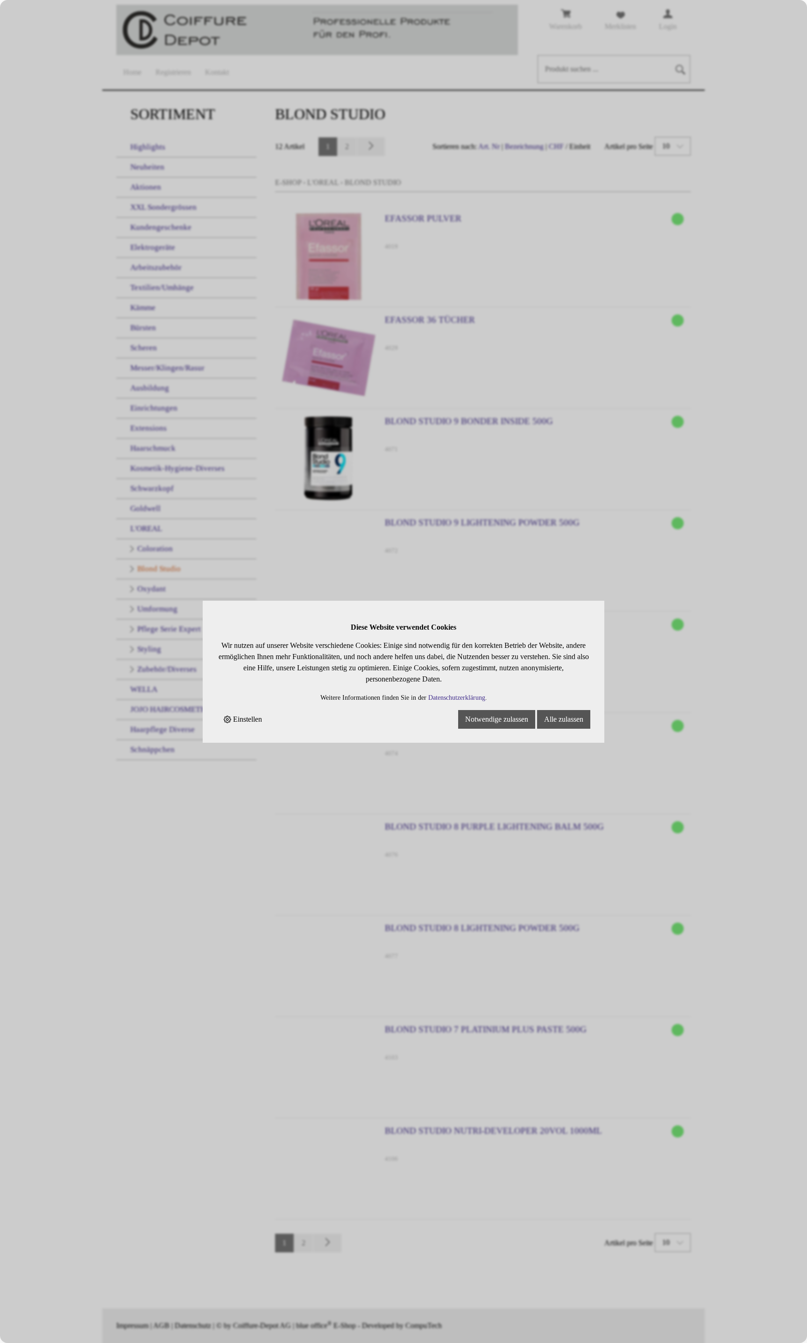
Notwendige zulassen (496, 719)
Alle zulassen (563, 719)
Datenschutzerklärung (456, 697)
